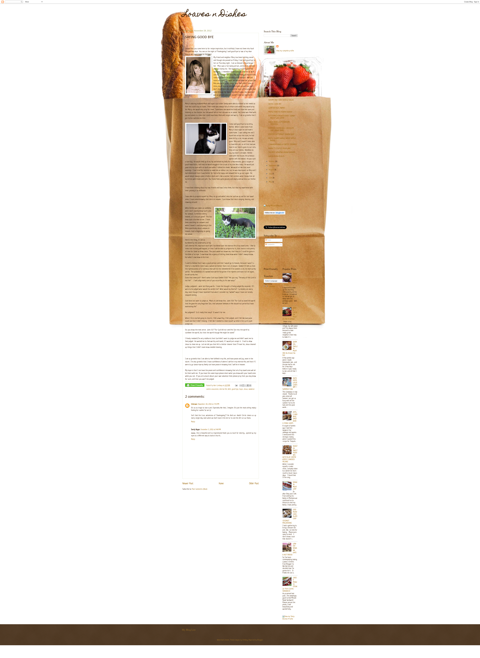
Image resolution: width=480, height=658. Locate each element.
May (270, 182)
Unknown (194, 404)
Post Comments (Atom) (199, 489)
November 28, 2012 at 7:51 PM (208, 404)
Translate (272, 287)
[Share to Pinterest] (250, 385)
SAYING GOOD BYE (274, 104)
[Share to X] (245, 385)
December (272, 93)
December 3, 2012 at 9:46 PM (211, 430)
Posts (269, 240)
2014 (268, 81)
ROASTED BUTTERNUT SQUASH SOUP (281, 134)
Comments (270, 245)
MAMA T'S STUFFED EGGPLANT (279, 148)
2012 (268, 89)
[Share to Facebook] (248, 385)
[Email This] (241, 385)
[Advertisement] (309, 64)
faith (229, 389)
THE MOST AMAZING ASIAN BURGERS (281, 152)
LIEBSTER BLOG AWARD (276, 108)
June (271, 178)
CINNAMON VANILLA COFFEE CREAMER (282, 144)
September (273, 166)
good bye (235, 389)
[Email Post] (236, 386)
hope (241, 389)
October (272, 161)
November (272, 97)
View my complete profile (285, 51)
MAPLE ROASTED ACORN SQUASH (280, 112)
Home (221, 483)
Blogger (260, 640)
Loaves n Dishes (214, 15)
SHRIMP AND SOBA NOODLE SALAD (281, 100)
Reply (193, 422)
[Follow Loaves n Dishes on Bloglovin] (274, 214)
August (271, 170)
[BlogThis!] (243, 385)
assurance (215, 389)
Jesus (246, 389)
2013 (268, 85)
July (270, 174)
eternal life (223, 389)
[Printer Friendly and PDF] (194, 385)
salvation (251, 389)
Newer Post (187, 483)
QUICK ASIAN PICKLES (276, 156)
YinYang (245, 640)
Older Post (254, 483)
